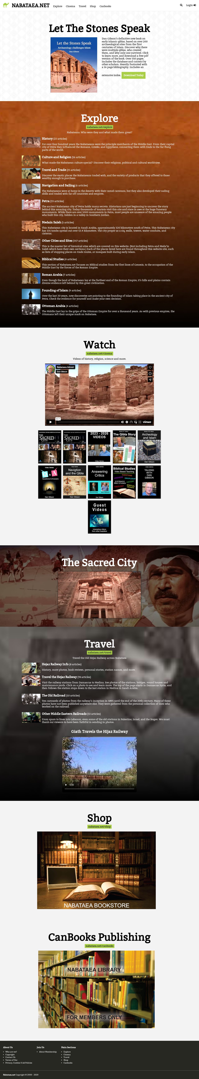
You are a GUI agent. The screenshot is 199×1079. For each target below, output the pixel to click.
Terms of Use (11, 1060)
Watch (100, 345)
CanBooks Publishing (99, 937)
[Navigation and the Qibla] (74, 482)
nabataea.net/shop (99, 826)
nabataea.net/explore (99, 127)
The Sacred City (99, 563)
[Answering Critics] (99, 482)
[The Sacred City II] (74, 447)
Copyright (10, 1054)
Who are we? (11, 1052)
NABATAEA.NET (30, 5)
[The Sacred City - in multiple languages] (49, 447)
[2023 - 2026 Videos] (99, 447)
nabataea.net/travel (99, 652)
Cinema (70, 6)
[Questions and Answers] (49, 482)
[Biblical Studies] (124, 482)
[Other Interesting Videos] (99, 517)
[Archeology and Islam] (149, 447)
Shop (93, 6)
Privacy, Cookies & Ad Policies (18, 1063)
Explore (57, 6)
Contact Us (10, 1057)
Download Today (133, 75)
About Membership (48, 1052)
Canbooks (105, 6)
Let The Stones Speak (99, 28)
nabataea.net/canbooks (99, 945)
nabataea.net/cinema (99, 353)
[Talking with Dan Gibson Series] (149, 482)
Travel (82, 6)
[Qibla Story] (124, 447)
